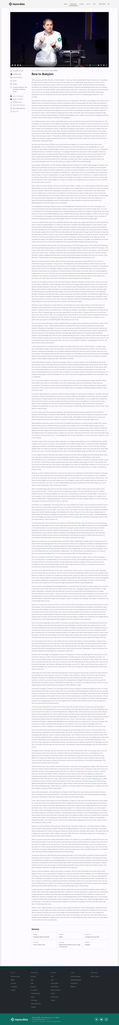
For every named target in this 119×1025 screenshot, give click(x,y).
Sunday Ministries (75, 976)
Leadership (14, 986)
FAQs (32, 983)
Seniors (53, 993)
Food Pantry (74, 983)
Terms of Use (43, 1021)
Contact (13, 990)
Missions (73, 986)
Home (33, 70)
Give (94, 4)
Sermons (38, 70)
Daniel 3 (15, 84)
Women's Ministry (56, 990)
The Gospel (34, 1000)
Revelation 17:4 (97, 778)
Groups (81, 4)
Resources (73, 4)
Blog (32, 980)
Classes (53, 1000)
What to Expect (95, 976)
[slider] (52, 65)
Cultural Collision (17, 77)
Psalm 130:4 (79, 517)
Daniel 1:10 (98, 425)
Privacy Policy (35, 1021)
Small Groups (54, 997)
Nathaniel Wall (17, 74)
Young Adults (54, 983)
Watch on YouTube (18, 99)
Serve (88, 4)
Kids (52, 976)
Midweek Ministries (76, 980)
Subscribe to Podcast (19, 105)
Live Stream (34, 990)
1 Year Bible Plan (35, 993)
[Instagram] (106, 1019)
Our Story (13, 983)
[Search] (108, 4)
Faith (26, 87)
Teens (52, 980)
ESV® (58, 1021)
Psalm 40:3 (57, 498)
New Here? (102, 4)
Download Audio (17, 102)
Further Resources (36, 1003)
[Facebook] (96, 1019)
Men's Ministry (55, 986)
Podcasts (33, 986)
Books (32, 997)
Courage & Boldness (18, 87)
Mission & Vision (15, 976)
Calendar (33, 1007)
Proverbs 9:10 (36, 491)
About (65, 4)
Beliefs (13, 980)
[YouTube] (101, 1019)
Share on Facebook (18, 96)
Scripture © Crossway (52, 1021)
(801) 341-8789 (36, 1017)
